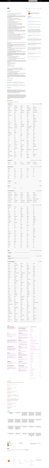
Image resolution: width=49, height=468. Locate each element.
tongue (27, 176)
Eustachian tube (10, 105)
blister (27, 113)
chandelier (34, 217)
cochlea (21, 283)
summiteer (9, 244)
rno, (11, 362)
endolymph (34, 126)
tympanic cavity (34, 154)
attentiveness (34, 107)
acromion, (10, 349)
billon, (23, 354)
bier (33, 214)
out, (11, 341)
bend (8, 280)
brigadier (28, 216)
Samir (15, 211)
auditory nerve (16, 110)
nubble (34, 143)
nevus (33, 141)
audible (34, 269)
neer (27, 231)
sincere (21, 241)
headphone (9, 297)
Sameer (9, 211)
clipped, (20, 355)
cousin (15, 170)
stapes (9, 152)
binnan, (13, 368)
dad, (15, 362)
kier (8, 228)
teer (27, 244)
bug (27, 280)
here (8, 227)
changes (28, 168)
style (27, 152)
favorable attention (29, 127)
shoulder (21, 151)
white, (9, 342)
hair (27, 171)
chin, (21, 363)
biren (14, 368)
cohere (27, 219)
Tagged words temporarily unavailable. (11, 258)
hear (21, 130)
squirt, (24, 330)
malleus (9, 140)
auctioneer (28, 213)
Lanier (27, 208)
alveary (9, 266)
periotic (15, 310)
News (19, 459)
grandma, (11, 342)
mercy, (27, 370)
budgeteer (9, 217)
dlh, (7, 362)
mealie (27, 140)
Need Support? (31, 461)
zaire (33, 247)
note (8, 143)
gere (21, 225)
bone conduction (16, 280)
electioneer (15, 222)
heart (33, 171)
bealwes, (14, 367)
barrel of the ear (10, 194)
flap (8, 129)
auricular (34, 271)
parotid (27, 308)
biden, (12, 368)
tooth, (24, 362)
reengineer (34, 236)
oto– (33, 305)
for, (22, 359)
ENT (21, 293)
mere (14, 230)
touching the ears (35, 200)
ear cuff (15, 288)
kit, (25, 359)
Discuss (34, 8)
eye (33, 170)
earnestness (15, 126)
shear (21, 239)
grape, (10, 341)
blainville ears (15, 194)
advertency (22, 105)
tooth (33, 176)
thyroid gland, (12, 348)
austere (34, 213)
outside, (13, 341)
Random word (31, 464)
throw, (13, 342)
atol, (9, 367)
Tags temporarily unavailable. (10, 252)
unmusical (34, 319)
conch (8, 121)
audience (34, 192)
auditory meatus (10, 110)
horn (33, 297)
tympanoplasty (22, 319)
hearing (27, 130)
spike (27, 151)
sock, (12, 328)
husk (14, 299)
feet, (25, 344)
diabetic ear (22, 195)
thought (9, 154)
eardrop (21, 288)
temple (15, 176)
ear (39, 13)
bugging (34, 115)
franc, (22, 351)
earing (15, 187)
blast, (9, 328)
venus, (19, 330)
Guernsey (22, 263)
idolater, (25, 370)
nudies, (16, 341)
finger (8, 171)
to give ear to (9, 200)
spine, (19, 347)
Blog (19, 460)
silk (33, 313)
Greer (8, 208)
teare (21, 244)
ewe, (21, 359)
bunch (33, 116)
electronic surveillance (29, 126)
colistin (34, 283)
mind (8, 141)
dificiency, (19, 370)
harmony (34, 296)
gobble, (14, 328)
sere (8, 239)
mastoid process (22, 140)
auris (14, 274)
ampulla (15, 279)
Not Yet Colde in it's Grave (10, 365)
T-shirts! (14, 464)
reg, (7, 336)
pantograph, (19, 354)
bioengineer (9, 216)
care (27, 118)
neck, (25, 347)
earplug (9, 291)
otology (27, 307)
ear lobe (28, 124)
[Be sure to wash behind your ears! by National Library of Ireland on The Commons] (17, 412)
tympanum (15, 155)
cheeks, (26, 347)
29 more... (20, 348)
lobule (15, 138)
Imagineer (22, 208)
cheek (33, 168)
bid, (19, 359)
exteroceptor (15, 294)
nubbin (27, 143)
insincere (15, 227)
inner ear (34, 299)
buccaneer (34, 216)
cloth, (19, 351)
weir (8, 247)
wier (14, 247)
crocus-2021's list (20, 361)
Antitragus (9, 263)
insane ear (28, 197)
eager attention (22, 124)
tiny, (7, 342)
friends (15, 171)
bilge (8, 113)
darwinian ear (15, 195)
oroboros (8, 398)
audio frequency (28, 279)
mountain (28, 141)
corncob (21, 285)
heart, (20, 337)
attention (21, 107)
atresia (21, 279)
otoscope (9, 308)
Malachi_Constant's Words (10, 326)
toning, (27, 354)
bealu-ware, (11, 367)
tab (33, 152)
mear (8, 230)
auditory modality (29, 162)
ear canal (9, 288)
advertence (15, 105)
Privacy (31, 463)
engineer (34, 222)
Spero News (29, 55)
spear (15, 242)
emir (21, 222)
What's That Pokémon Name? (22, 328)
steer (33, 242)
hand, (24, 363)
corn (14, 285)
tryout (15, 154)
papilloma (9, 146)
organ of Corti (22, 144)
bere (27, 214)
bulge (15, 116)
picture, (24, 337)
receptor (15, 163)
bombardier (22, 216)
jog (14, 135)
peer (14, 233)
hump (27, 132)
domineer (9, 222)
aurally (15, 271)
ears (21, 187)
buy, (20, 359)
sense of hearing (10, 151)
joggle (21, 135)
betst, (10, 368)
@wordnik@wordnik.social (21, 463)
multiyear (34, 230)
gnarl (21, 129)
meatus (27, 302)
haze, (10, 357)
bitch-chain (9, 277)
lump (33, 138)
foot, (22, 363)
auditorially (9, 271)
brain (14, 168)
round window (22, 149)
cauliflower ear (34, 118)
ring (14, 149)
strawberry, (8, 341)
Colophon (14, 462)
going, (22, 370)
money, (27, 337)
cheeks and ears (10, 195)
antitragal (9, 268)
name (21, 173)
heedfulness (9, 132)
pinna (27, 146)
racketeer (9, 236)
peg (14, 146)
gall (14, 129)
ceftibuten (28, 282)
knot (33, 135)
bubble (27, 115)
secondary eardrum (29, 149)
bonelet (21, 277)
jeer (27, 227)
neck (25, 363)
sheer (27, 239)
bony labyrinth (9, 115)
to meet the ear (16, 200)
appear (21, 213)
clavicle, (12, 349)
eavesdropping (22, 126)
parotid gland (34, 308)
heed (33, 130)
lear (27, 228)
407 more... (20, 338)
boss (14, 115)
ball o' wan (14, 357)
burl (8, 118)
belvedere (22, 214)
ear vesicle (9, 197)
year (21, 247)
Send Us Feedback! (32, 460)
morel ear (34, 197)
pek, (12, 362)
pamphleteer (9, 233)
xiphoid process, (9, 348)
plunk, (8, 328)
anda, (8, 367)
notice (15, 143)
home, (14, 341)
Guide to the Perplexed (21, 365)
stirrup (15, 152)
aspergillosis (28, 268)
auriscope (22, 274)
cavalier (28, 217)
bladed (15, 277)
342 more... (11, 336)
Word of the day (20, 461)
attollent (28, 269)
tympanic (28, 318)
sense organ (28, 163)
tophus (9, 318)
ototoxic (15, 308)
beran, (9, 368)
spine (33, 151)
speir (21, 242)
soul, (21, 337)
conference (28, 121)
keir (33, 227)
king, (19, 337)
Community (20, 462)
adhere (9, 213)
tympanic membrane (10, 155)
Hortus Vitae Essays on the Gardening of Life (31, 33)
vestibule (34, 155)
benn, (8, 368)
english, (20, 351)
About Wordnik (14, 460)
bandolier (9, 214)
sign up (10, 382)
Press (13, 461)
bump (27, 116)
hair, (12, 342)
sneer (33, 241)
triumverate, (8, 327)
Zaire (33, 211)
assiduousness (16, 107)
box (33, 277)
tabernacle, (11, 328)
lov (9, 363)
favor (21, 127)
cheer (8, 219)
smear (27, 241)
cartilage (15, 282)
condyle (21, 121)
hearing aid (22, 297)
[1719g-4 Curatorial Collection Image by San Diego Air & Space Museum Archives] (24, 433)
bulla (21, 116)
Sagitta (34, 263)
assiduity (9, 107)
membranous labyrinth (35, 302)
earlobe (34, 288)
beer (14, 214)
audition (21, 162)
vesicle (27, 155)
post (33, 310)
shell (14, 151)
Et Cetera (31, 459)
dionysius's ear (28, 195)
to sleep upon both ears (29, 200)
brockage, (25, 354)
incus (27, 299)
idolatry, (23, 370)
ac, (7, 367)
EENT (8, 293)
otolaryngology (16, 307)
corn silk (34, 285)
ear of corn (34, 124)
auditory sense (34, 162)
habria (21, 171)
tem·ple (27, 316)
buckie (9, 279)
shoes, (26, 344)
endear (27, 222)
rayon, (15, 327)
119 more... (22, 371)
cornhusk (28, 285)
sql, (8, 363)
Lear (33, 208)
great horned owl (22, 296)
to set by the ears (22, 200)
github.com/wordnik (26, 461)
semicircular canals (35, 149)
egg (8, 336)
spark (8, 176)
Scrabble (27, 449)
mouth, (20, 363)
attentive (15, 269)
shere (33, 239)
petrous (21, 310)
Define (26, 8)
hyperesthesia (22, 299)
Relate (29, 8)
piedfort (22, 355)
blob (33, 113)
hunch (33, 132)
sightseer (15, 241)
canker (9, 282)
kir (14, 228)
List (31, 8)
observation (15, 144)
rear (27, 236)
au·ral (33, 279)
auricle (27, 271)
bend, (15, 367)
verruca (21, 155)
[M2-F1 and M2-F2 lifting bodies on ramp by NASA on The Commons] (24, 426)
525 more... (20, 331)
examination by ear (10, 127)
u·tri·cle (9, 321)
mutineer (15, 231)
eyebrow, (19, 362)
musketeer (9, 231)
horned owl (9, 299)
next (27, 173)
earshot (21, 291)
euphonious (28, 293)
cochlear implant (28, 283)
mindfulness (15, 141)
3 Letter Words (20, 357)
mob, (14, 362)
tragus (15, 318)
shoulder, (26, 362)
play (27, 310)
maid (14, 173)
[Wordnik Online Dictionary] (9, 461)
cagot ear (28, 194)
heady (15, 130)
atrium (8, 269)
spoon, (23, 351)
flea (33, 294)
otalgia (9, 305)
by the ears (22, 194)
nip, (26, 359)
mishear (28, 230)
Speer (27, 211)
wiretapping (28, 157)
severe (15, 239)
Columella (15, 263)
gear (8, 225)
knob (27, 135)
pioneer (34, 233)
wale (8, 157)
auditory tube (28, 110)
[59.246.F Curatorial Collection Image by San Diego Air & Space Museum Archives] (17, 433)
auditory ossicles (22, 110)
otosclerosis (34, 307)
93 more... (25, 355)
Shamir (21, 211)
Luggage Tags (9, 361)
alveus (15, 266)
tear (14, 244)
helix (27, 297)
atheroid (34, 268)
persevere (22, 233)
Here (14, 208)
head (8, 130)
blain (14, 113)
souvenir (9, 242)
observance (9, 144)
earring (15, 291)
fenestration (28, 294)
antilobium (34, 266)
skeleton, (21, 347)
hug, (24, 359)
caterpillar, (26, 330)
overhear (34, 231)
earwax (34, 291)
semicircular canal (10, 313)
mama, (19, 344)
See (36, 8)
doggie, (22, 344)
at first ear (22, 192)
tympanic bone (34, 318)
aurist (27, 274)
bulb (8, 116)
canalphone (34, 280)
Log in (8, 382)
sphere (27, 242)
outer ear (28, 144)
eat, (23, 344)
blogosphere (15, 216)
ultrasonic (28, 319)
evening (28, 170)
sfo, (13, 362)
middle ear (34, 140)
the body (19, 346)
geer (14, 225)
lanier (21, 228)
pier (27, 233)
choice (9, 170)
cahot (21, 118)
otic (14, 305)
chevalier (15, 219)
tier (33, 244)
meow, (20, 344)
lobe (8, 138)
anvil (33, 105)
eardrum (9, 126)
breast (21, 168)
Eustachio (34, 293)
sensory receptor (35, 163)
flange (33, 127)
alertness (28, 105)
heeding (15, 132)
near (21, 231)
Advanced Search (32, 465)
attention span (28, 107)
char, (20, 330)
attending (9, 162)
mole (21, 141)
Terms (30, 462)
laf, (9, 357)
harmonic (28, 296)
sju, (10, 362)
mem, (9, 362)
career (15, 217)
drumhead (15, 124)
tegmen (21, 316)
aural (21, 271)
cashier (21, 217)
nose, (19, 363)
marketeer (34, 228)
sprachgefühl (9, 316)
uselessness (8, 391)
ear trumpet (28, 291)
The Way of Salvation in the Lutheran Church (31, 37)
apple (14, 342)
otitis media (28, 305)
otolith (21, 307)
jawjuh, (8, 357)
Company (14, 459)
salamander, (22, 330)
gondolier (28, 225)
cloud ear (15, 283)
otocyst (9, 307)
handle (34, 129)
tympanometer (16, 319)
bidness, (12, 357)
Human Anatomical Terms (10, 346)
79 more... (12, 363)
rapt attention (34, 146)
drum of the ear (35, 195)
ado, (18, 359)
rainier (15, 236)
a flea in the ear (10, 192)
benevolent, (11, 327)
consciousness (34, 121)
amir (14, 213)
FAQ (13, 463)
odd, (27, 359)
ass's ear (15, 192)
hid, (23, 359)
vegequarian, (13, 327)
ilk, (15, 328)
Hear (38, 8)
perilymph (22, 146)
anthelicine (22, 266)
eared (8, 187)
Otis (27, 263)
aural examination (35, 110)
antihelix (28, 266)
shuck (27, 313)
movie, (22, 337)
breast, (22, 362)
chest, (23, 347)
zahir (27, 247)
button (15, 118)
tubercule (28, 154)
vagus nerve (15, 321)
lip (8, 173)
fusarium (9, 296)
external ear (15, 127)
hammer (28, 129)
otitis (21, 305)
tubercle (21, 154)
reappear (22, 236)
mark (14, 140)
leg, (20, 362)
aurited (34, 274)
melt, (25, 337)
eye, (24, 344)
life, (20, 370)
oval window (34, 144)
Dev (24, 459)
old (33, 173)
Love (40, 8)
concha (15, 121)
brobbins (8, 406)
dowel (8, 124)
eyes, (22, 347)
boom (27, 277)
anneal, (22, 354)
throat (21, 176)
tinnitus (34, 316)
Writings (9, 168)
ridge (8, 149)
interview (9, 135)
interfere (21, 227)
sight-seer (9, 241)
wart (14, 157)
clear (21, 219)
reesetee (8, 387)
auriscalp (9, 274)
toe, (23, 362)
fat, (7, 363)
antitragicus (15, 268)
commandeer (34, 219)
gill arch (15, 296)
